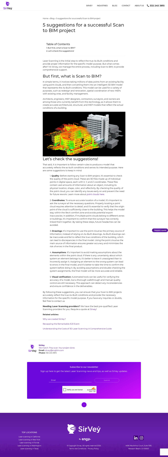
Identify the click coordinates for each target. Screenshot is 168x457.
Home (45, 18)
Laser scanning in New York (29, 440)
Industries (102, 6)
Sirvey (89, 6)
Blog (114, 6)
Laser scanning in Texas (29, 449)
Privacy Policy (93, 449)
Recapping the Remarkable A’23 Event (61, 324)
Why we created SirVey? (54, 319)
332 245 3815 (157, 5)
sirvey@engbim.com (54, 350)
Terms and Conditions (77, 449)
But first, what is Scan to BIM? (61, 48)
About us (139, 6)
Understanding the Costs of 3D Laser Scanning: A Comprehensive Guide (77, 329)
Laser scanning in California (29, 437)
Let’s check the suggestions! (61, 51)
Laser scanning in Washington (29, 446)
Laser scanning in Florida (29, 443)
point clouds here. (96, 194)
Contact (126, 6)
